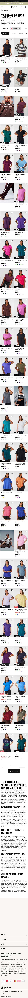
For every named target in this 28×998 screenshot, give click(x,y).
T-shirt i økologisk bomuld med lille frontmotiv (6, 493)
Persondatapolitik (4, 991)
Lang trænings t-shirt (5, 58)
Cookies (20, 991)
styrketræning (23, 23)
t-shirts (19, 793)
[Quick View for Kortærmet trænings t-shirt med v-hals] (26, 319)
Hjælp (2, 944)
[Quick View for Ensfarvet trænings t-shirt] (12, 88)
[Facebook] (5, 987)
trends (21, 883)
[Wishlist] (12, 39)
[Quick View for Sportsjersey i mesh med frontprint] (12, 754)
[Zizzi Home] (14, 6)
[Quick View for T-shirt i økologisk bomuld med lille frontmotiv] (12, 493)
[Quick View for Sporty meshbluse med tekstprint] (26, 88)
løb (19, 23)
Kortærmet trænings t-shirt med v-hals (19, 319)
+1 (22, 324)
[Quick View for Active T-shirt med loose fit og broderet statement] (26, 463)
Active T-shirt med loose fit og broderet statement (20, 464)
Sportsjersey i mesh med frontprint (6, 754)
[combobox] (14, 10)
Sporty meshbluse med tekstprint (19, 88)
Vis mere (3, 24)
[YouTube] (10, 987)
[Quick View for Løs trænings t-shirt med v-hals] (26, 145)
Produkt (21, 33)
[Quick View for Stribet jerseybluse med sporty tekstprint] (26, 59)
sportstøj (6, 883)
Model (25, 33)
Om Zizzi (3, 949)
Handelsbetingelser (13, 991)
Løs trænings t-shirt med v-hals (20, 146)
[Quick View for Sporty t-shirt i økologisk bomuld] (26, 551)
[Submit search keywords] (2, 10)
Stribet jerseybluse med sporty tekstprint (20, 59)
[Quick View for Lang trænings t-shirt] (12, 59)
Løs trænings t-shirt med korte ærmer (20, 493)
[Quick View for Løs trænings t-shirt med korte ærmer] (26, 493)
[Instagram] (2, 987)
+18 (8, 91)
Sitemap (3, 993)
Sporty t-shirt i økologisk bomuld (20, 551)
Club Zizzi (3, 939)
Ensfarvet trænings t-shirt (6, 88)
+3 (8, 62)
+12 (22, 150)
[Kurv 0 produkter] (26, 7)
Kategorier (3, 934)
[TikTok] (7, 987)
